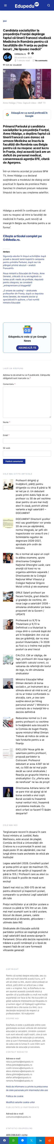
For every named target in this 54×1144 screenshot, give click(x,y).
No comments (41, 60)
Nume (6, 422)
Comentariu (9, 384)
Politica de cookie (14, 1096)
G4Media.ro (20, 54)
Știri (5, 21)
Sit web (6, 448)
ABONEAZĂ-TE (27, 348)
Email (6, 435)
